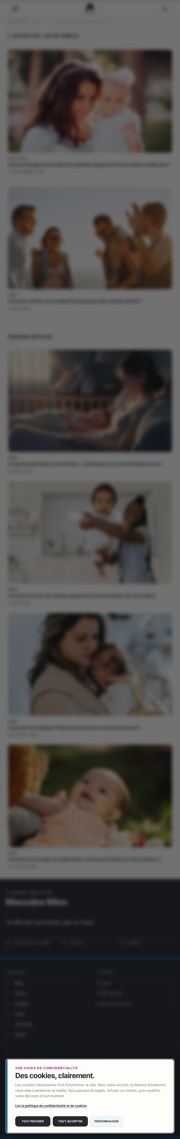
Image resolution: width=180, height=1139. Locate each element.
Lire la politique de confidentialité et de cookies (51, 1106)
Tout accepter (70, 1121)
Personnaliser (106, 1121)
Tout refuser (33, 1121)
